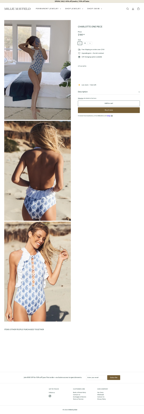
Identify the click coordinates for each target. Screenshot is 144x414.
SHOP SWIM (93, 9)
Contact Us (76, 395)
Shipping (80, 98)
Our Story (100, 392)
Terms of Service (78, 399)
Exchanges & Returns (79, 397)
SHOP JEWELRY (73, 9)
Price (80, 32)
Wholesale (100, 395)
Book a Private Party (79, 392)
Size (79, 40)
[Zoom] (37, 70)
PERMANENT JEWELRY (47, 9)
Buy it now (109, 110)
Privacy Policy (101, 399)
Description (83, 92)
